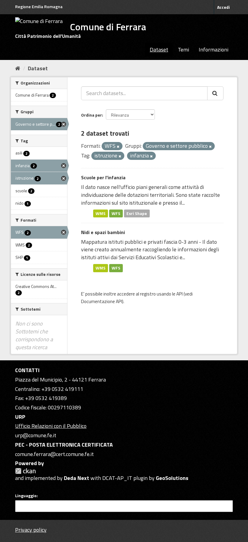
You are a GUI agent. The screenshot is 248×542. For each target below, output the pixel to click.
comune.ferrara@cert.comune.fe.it (54, 454)
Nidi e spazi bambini (103, 232)
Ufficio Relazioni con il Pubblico (50, 426)
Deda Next (76, 478)
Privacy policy (31, 530)
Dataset (159, 49)
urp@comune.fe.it (35, 435)
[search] (215, 93)
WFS (116, 213)
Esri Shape (136, 213)
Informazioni (213, 49)
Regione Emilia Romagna (39, 6)
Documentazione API (101, 301)
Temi (183, 49)
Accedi (223, 7)
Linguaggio (26, 496)
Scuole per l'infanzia (103, 177)
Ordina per (91, 115)
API (179, 293)
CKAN (25, 471)
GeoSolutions (172, 478)
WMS (101, 213)
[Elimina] (118, 146)
